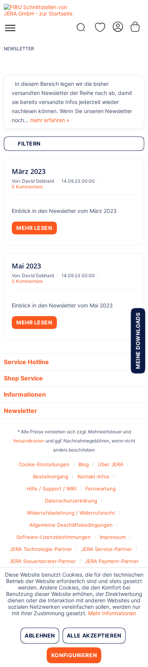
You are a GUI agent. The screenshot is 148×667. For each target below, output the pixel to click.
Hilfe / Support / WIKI (51, 489)
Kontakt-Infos (93, 476)
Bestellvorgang (50, 476)
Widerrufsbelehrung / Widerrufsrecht (71, 513)
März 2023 (29, 171)
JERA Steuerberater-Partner (42, 561)
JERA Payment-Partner (112, 561)
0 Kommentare (27, 186)
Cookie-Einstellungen (44, 464)
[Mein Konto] (117, 27)
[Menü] (10, 30)
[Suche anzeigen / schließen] (80, 29)
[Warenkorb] (135, 27)
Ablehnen (40, 635)
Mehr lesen (34, 228)
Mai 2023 (26, 265)
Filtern (29, 143)
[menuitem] (10, 30)
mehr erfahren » (49, 120)
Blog (84, 464)
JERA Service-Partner (106, 549)
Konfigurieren (74, 655)
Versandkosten (28, 441)
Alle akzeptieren (94, 635)
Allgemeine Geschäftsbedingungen (71, 525)
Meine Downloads (137, 340)
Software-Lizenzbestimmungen (53, 537)
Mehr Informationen (112, 613)
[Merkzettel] (98, 27)
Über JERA (110, 464)
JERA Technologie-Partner (41, 549)
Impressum (113, 537)
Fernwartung (100, 489)
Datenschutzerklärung (71, 501)
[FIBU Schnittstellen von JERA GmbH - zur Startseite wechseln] (39, 10)
